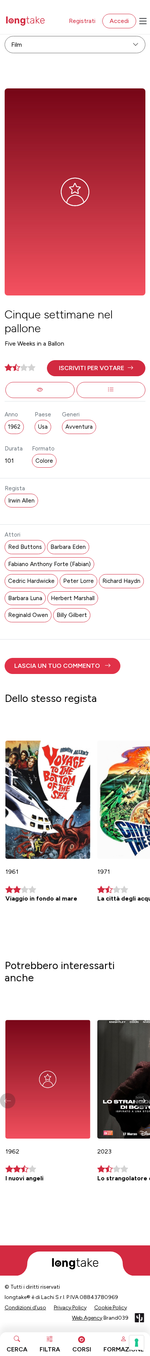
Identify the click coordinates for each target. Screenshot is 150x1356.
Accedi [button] (119, 20)
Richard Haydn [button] (121, 581)
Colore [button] (44, 460)
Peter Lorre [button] (78, 581)
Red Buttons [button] (25, 546)
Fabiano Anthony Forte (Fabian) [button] (49, 564)
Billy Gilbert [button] (72, 615)
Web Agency (87, 1318)
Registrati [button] (82, 20)
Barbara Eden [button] (68, 546)
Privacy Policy (70, 1307)
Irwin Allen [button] (21, 500)
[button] (96, 368)
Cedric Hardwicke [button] (31, 581)
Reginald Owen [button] (28, 615)
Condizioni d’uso (25, 1307)
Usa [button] (43, 426)
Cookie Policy (110, 1307)
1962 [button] (14, 426)
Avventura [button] (79, 426)
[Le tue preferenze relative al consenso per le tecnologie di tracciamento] (136, 1342)
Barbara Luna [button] (25, 598)
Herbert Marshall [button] (73, 598)
